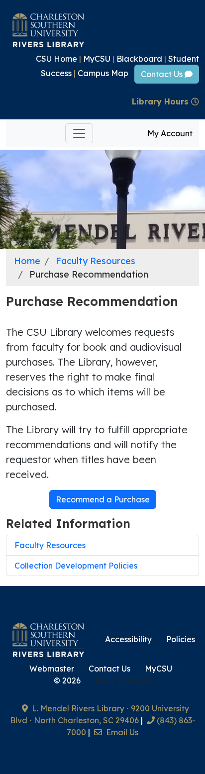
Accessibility (128, 639)
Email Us (121, 732)
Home (27, 261)
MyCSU (96, 59)
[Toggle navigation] (79, 133)
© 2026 (67, 680)
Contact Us (163, 74)
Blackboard (139, 59)
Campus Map (103, 73)
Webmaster (51, 669)
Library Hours (161, 101)
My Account (170, 133)
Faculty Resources (95, 261)
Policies (180, 639)
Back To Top (119, 680)
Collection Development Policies (75, 566)
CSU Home (56, 59)
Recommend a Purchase (103, 499)
